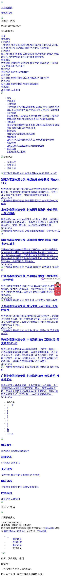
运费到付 (15, 63)
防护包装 (15, 66)
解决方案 (25, 78)
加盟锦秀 (5, 90)
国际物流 (5, 42)
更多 (22, 66)
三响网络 (41, 531)
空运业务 (34, 48)
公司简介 (5, 78)
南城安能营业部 (31, 84)
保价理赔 (34, 63)
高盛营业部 (16, 84)
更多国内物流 (27, 57)
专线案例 (34, 78)
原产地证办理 (23, 48)
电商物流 (39, 57)
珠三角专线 (6, 54)
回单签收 (25, 63)
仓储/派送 (11, 119)
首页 (3, 36)
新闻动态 (5, 69)
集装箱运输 (35, 45)
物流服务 (5, 39)
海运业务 (10, 48)
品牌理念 (15, 78)
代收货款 (5, 63)
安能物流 (44, 48)
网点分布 (5, 81)
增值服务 (5, 60)
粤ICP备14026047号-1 (14, 531)
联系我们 (5, 87)
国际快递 (46, 45)
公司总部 (5, 84)
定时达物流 (38, 54)
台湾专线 (15, 45)
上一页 (10, 405)
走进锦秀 (5, 75)
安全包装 (5, 66)
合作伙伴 (44, 78)
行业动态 (5, 72)
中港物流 (5, 45)
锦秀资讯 (15, 72)
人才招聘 (15, 90)
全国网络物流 (13, 57)
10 (8, 428)
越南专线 (25, 45)
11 (8, 431)
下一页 (10, 434)
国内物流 (5, 51)
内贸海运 (48, 54)
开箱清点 (53, 63)
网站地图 (49, 528)
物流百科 (25, 72)
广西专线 (17, 54)
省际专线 (27, 54)
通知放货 (44, 63)
